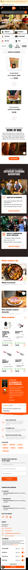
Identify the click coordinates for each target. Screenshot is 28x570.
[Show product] (14, 70)
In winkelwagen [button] (24, 345)
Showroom (5, 447)
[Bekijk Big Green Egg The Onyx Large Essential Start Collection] (7, 333)
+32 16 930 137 (8, 530)
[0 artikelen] (2, 8)
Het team (20, 444)
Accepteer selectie (13, 564)
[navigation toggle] (26, 8)
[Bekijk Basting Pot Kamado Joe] (20, 333)
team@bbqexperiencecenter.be (12, 533)
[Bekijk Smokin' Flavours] (24, 46)
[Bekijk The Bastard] (4, 46)
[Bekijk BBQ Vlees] (7, 41)
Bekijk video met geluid (24, 153)
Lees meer (11, 400)
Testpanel (20, 447)
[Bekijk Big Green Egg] (10, 46)
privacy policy (15, 544)
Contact (5, 444)
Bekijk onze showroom (14, 246)
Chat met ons (8, 528)
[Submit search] (25, 12)
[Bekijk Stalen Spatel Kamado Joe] (20, 360)
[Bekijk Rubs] (20, 41)
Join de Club (5, 451)
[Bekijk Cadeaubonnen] (20, 36)
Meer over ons (14, 158)
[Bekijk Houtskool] (7, 36)
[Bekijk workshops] (20, 32)
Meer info (18, 548)
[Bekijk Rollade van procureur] (14, 275)
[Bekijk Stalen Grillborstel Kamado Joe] (7, 360)
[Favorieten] (20, 8)
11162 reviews (21, 405)
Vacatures (12, 444)
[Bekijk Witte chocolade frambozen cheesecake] (14, 303)
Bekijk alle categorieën (14, 52)
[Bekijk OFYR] (17, 46)
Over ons (13, 447)
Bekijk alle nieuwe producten (25, 317)
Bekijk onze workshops (14, 211)
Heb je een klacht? (9, 536)
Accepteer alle (13, 566)
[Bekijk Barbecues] (7, 32)
